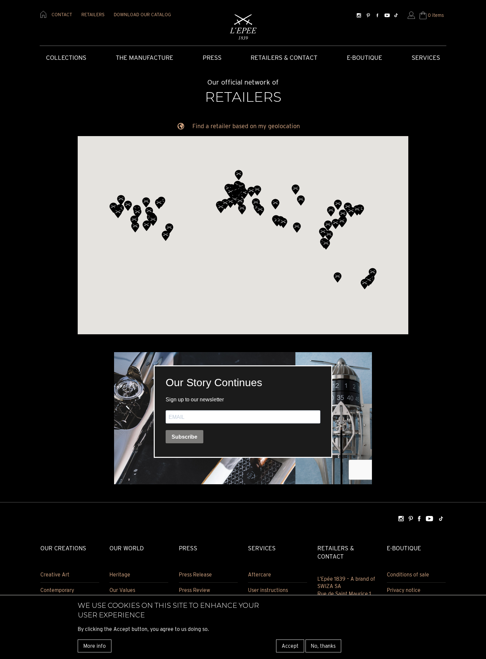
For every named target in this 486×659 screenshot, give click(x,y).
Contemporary (57, 590)
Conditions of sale (408, 574)
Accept (290, 645)
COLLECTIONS (66, 57)
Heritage (119, 574)
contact (62, 14)
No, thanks (323, 645)
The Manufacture (144, 57)
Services (426, 57)
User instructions (268, 590)
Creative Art (54, 574)
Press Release (195, 574)
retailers (92, 14)
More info (94, 645)
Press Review (194, 590)
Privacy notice (404, 590)
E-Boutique (364, 57)
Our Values (122, 590)
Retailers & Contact (284, 57)
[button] (134, 220)
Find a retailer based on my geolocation (246, 126)
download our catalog (142, 14)
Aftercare (259, 574)
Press (212, 57)
